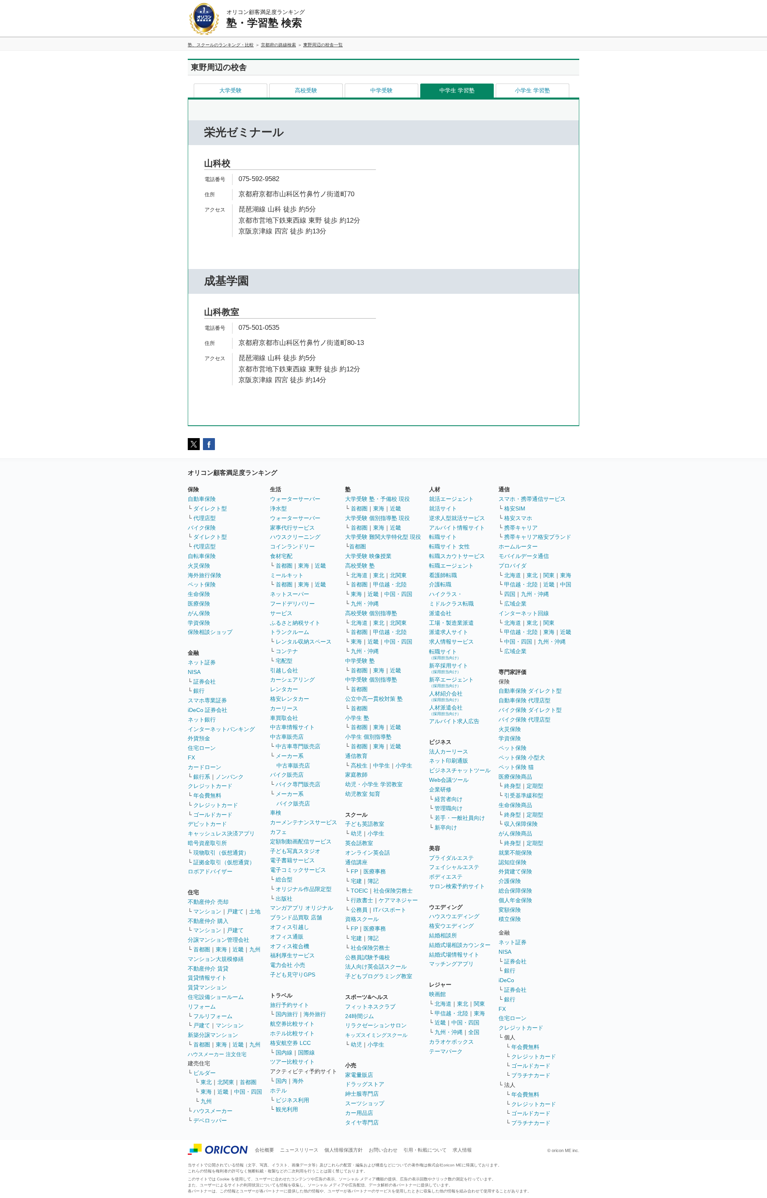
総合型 (284, 879)
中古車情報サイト (292, 727)
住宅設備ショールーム (216, 997)
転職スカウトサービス (457, 556)
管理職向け (449, 808)
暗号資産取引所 (207, 843)
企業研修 (440, 789)
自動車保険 (202, 499)
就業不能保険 (515, 852)
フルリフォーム (212, 1016)
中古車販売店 (287, 737)
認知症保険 (513, 862)
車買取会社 (284, 718)
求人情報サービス (451, 641)
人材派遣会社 (446, 710)
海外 (298, 1081)
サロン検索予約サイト (457, 886)
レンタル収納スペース (304, 641)
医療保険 (199, 603)
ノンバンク (230, 776)
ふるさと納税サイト (295, 623)
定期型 (535, 786)
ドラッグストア (364, 1084)
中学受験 (381, 90)
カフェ (278, 832)
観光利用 (287, 1109)
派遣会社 (440, 613)
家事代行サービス (292, 527)
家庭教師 (356, 774)
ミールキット (287, 575)
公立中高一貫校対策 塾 (374, 699)
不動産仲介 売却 (208, 902)
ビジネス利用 (292, 1100)
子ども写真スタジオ (295, 851)
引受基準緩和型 (523, 795)
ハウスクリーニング (295, 537)
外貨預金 (199, 738)
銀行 (199, 691)
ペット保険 (202, 584)
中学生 (381, 765)
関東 (479, 1004)
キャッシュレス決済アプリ (221, 833)
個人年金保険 (515, 900)
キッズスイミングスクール (376, 1035)
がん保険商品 (515, 833)
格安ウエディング (451, 926)
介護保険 (510, 881)
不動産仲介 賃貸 (208, 968)
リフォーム (202, 1006)
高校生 (359, 765)
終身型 (512, 786)
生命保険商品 (515, 805)
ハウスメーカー (212, 1111)
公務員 (359, 910)
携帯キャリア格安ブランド (537, 537)
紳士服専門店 (362, 1093)
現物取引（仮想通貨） (221, 852)
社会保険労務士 (393, 890)
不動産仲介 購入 (208, 921)
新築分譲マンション (213, 1035)
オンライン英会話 (367, 852)
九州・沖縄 (365, 603)
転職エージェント (451, 565)
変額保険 (510, 910)
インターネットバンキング (221, 729)
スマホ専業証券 (207, 700)
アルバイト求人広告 (454, 721)
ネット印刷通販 (448, 760)
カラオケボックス (451, 1042)
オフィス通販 (287, 936)
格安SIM (514, 508)
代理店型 (204, 518)
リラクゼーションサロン (376, 1025)
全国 (473, 1032)
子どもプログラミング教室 (378, 976)
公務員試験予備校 (367, 957)
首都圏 (201, 949)
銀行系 (201, 776)
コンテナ (287, 651)
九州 (254, 949)
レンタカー (284, 689)
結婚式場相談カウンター (460, 945)
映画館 (437, 994)
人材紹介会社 (446, 696)
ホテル (278, 1090)
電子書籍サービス (292, 860)
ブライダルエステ (451, 858)
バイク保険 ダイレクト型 (530, 710)
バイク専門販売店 (298, 784)
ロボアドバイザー (210, 871)
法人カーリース (448, 751)
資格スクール (362, 919)
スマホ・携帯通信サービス (532, 499)
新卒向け (446, 827)
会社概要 (264, 1150)
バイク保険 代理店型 (524, 719)
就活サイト (443, 508)
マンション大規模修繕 (216, 959)
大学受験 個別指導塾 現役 (377, 518)
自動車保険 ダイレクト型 (530, 691)
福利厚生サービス (292, 955)
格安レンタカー (289, 699)
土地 (254, 911)
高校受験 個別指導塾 (371, 613)
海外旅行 (315, 1014)
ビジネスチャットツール (460, 770)
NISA (194, 672)
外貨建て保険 (515, 871)
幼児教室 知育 (362, 794)
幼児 (356, 833)
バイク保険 (202, 527)
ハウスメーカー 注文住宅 (217, 1054)
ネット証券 (202, 662)
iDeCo (506, 980)
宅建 (356, 881)
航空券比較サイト (292, 1024)
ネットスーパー (289, 594)
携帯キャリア (521, 527)
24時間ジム (359, 1016)
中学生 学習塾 (457, 90)
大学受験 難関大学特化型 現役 (383, 537)
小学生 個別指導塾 (368, 737)
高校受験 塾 (360, 565)
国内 (281, 1081)
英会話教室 (359, 843)
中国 (565, 584)
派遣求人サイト (448, 632)
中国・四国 (248, 1091)
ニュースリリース (299, 1150)
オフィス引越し (289, 927)
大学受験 (230, 90)
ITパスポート (389, 910)
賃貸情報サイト (207, 978)
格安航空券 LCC (290, 1043)
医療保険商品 (515, 776)
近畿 (238, 949)
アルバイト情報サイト (457, 527)
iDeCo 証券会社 (207, 710)
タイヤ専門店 (362, 1122)
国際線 (306, 1052)
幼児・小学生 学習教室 (374, 784)
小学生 (403, 765)
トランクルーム (289, 632)
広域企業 (515, 603)
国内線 (284, 1052)
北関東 (225, 1082)
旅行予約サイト (289, 1005)
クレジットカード (210, 786)
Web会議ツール (449, 780)
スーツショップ (364, 1103)
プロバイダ (513, 565)
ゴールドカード (212, 814)
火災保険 (199, 565)
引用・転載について (425, 1150)
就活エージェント (451, 499)
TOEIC (359, 890)
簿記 (373, 881)
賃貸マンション (207, 987)
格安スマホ (518, 518)
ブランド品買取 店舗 (296, 917)
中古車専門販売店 (298, 746)
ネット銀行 (202, 719)
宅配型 (284, 661)
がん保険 (199, 613)
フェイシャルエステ (454, 867)
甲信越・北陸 (390, 584)
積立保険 (510, 919)
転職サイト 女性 (449, 546)
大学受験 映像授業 (368, 556)
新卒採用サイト (448, 668)
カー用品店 (359, 1113)
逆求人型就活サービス (457, 518)
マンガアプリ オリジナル (301, 908)
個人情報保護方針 (343, 1150)
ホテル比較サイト (292, 1033)
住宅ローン (202, 748)
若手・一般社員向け (460, 818)
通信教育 (356, 756)
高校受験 (306, 90)
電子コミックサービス (298, 870)
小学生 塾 (357, 718)
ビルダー (204, 1073)
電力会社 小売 (287, 965)
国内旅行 (287, 1014)
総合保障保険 (515, 890)
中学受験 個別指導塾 (371, 679)
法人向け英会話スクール (376, 966)
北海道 (359, 575)
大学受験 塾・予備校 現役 (377, 499)
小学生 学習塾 (532, 90)
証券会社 (204, 681)
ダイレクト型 (210, 508)
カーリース (284, 708)
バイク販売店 (287, 774)
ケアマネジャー (398, 900)
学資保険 (199, 623)
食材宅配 (281, 556)
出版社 (284, 898)
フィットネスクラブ (370, 1006)
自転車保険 (202, 556)
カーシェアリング (292, 679)
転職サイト (443, 537)
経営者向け (449, 799)
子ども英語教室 (364, 824)
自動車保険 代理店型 (524, 700)
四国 (509, 594)
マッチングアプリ (451, 964)
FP (354, 871)
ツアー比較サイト (292, 1061)
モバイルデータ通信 (524, 556)
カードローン (204, 767)
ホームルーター (518, 546)
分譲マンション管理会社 (218, 940)
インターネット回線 (524, 613)
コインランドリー (292, 546)
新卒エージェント (451, 682)
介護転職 (440, 584)
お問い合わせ (383, 1150)
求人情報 (462, 1150)
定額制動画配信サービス (301, 841)
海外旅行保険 (204, 575)
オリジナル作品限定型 (304, 889)
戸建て (235, 911)
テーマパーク (446, 1051)
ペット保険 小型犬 (522, 757)
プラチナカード (530, 1075)
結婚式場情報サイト (454, 954)
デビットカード (207, 824)
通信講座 (356, 862)
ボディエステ (446, 876)
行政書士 (362, 900)
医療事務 (375, 871)
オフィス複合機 (289, 946)
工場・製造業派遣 (451, 623)
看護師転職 (443, 575)
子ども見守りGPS (292, 974)
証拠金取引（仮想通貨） (224, 862)
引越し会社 (284, 670)
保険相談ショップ (210, 632)
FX (191, 757)
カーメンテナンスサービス (303, 822)
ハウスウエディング (454, 916)
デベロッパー (210, 1120)
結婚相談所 (443, 935)
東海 (221, 949)
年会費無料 (207, 795)
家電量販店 (359, 1075)
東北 (206, 1082)
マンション (207, 911)
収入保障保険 (521, 824)
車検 (275, 812)
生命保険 (199, 594)
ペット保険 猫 (516, 767)
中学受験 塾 (360, 661)
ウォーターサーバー (295, 499)
